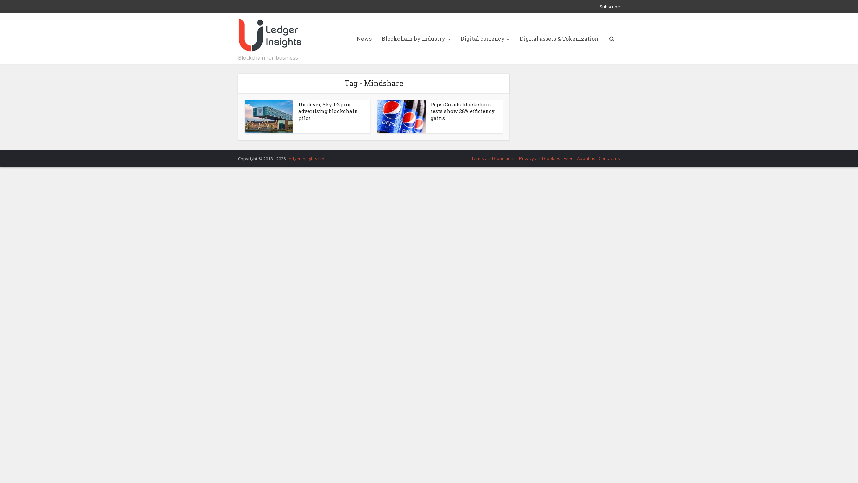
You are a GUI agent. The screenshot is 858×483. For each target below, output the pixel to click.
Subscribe (610, 7)
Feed (569, 158)
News (364, 38)
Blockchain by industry (413, 38)
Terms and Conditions (493, 158)
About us (586, 158)
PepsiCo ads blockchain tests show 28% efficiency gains (463, 111)
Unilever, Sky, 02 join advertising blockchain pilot (328, 111)
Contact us (609, 158)
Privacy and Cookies (539, 158)
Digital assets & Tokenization (559, 38)
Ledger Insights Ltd (305, 159)
